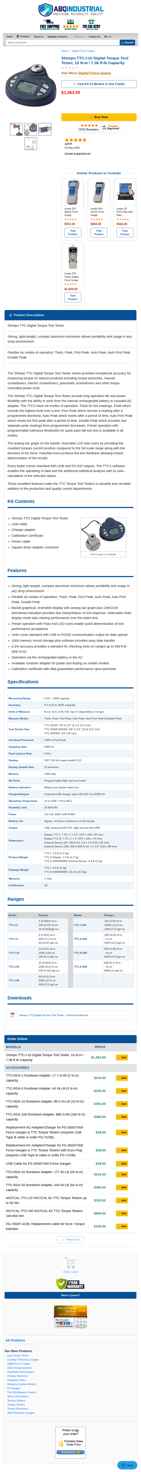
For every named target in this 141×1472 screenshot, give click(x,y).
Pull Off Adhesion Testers (21, 1392)
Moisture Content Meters (21, 1384)
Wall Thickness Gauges (21, 1412)
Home (9, 36)
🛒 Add (122, 1057)
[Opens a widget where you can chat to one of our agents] (127, 1465)
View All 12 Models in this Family (101, 84)
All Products (15, 1340)
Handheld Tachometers (20, 1372)
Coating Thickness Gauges (23, 1359)
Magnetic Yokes (16, 1380)
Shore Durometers (18, 1396)
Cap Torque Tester (18, 1355)
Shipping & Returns (57, 36)
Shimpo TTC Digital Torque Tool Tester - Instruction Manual (53, 1015)
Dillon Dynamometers (19, 1368)
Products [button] (25, 36)
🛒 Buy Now (99, 117)
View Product (72, 232)
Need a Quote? (70, 1295)
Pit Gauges (13, 1388)
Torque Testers (16, 1404)
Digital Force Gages (83, 51)
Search (129, 42)
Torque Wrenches (17, 1408)
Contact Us (94, 36)
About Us (39, 36)
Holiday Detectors (17, 1376)
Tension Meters (16, 1400)
